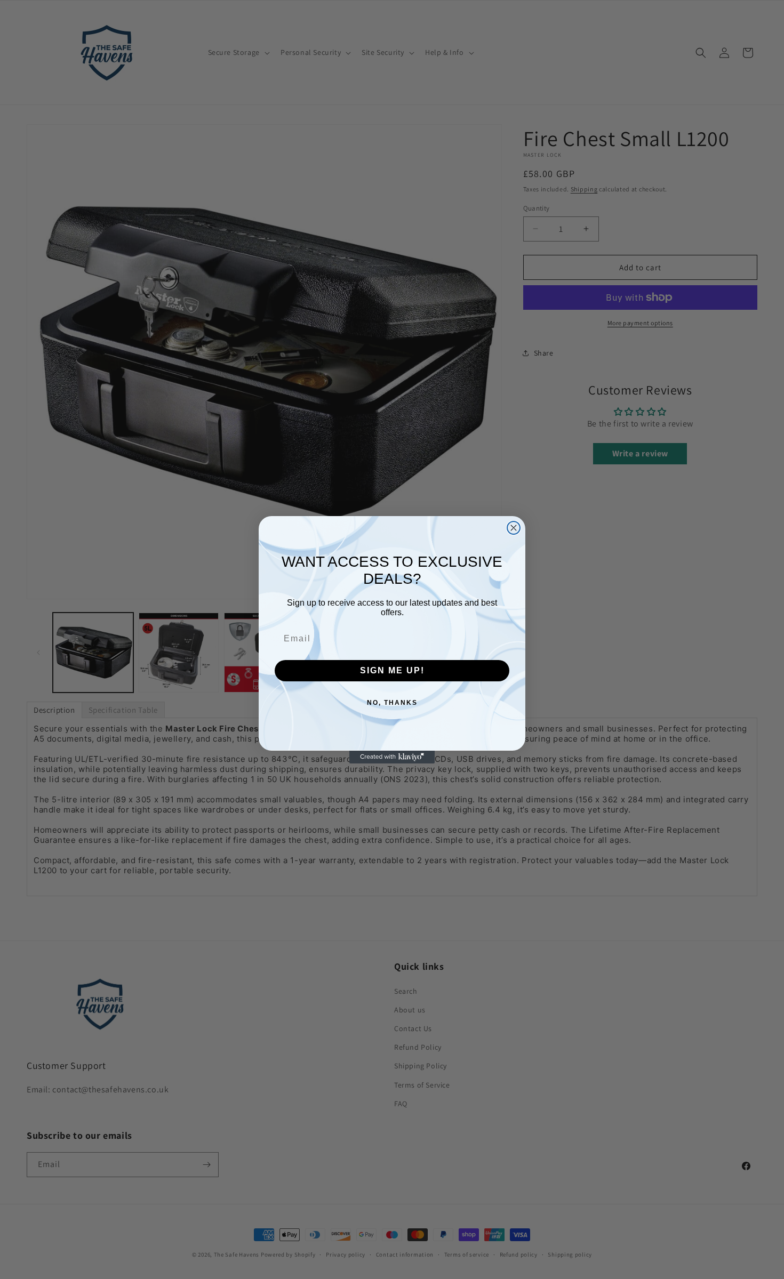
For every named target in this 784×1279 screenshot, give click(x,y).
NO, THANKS (392, 702)
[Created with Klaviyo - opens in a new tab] (392, 757)
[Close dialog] (513, 527)
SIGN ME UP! (392, 670)
